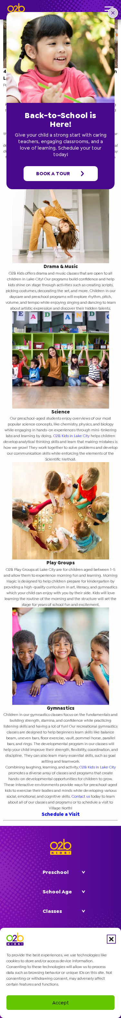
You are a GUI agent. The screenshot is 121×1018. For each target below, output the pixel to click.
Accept (60, 1003)
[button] (111, 939)
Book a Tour (53, 173)
